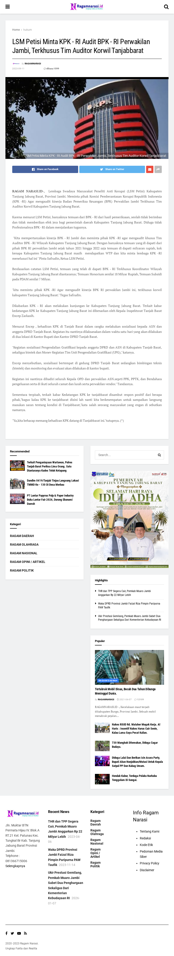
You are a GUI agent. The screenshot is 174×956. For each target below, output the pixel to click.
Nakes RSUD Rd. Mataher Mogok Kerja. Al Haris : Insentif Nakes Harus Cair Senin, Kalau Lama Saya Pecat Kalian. (136, 728)
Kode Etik (146, 845)
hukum (27, 29)
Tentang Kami (149, 831)
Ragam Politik (22, 570)
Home (16, 29)
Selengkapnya (15, 866)
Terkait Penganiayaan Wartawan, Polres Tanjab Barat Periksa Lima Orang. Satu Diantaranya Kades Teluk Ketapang (49, 466)
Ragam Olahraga (24, 544)
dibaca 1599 (52, 68)
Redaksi (145, 838)
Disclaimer (147, 870)
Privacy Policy (149, 863)
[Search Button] (159, 454)
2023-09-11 (18, 68)
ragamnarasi (33, 63)
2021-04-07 (125, 699)
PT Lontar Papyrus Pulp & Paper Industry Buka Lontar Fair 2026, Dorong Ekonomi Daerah (50, 499)
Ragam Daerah (22, 536)
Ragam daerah (108, 680)
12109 (140, 699)
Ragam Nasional (23, 553)
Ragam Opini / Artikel (27, 562)
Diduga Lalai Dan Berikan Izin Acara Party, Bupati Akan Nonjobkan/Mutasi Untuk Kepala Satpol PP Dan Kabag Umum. (137, 762)
